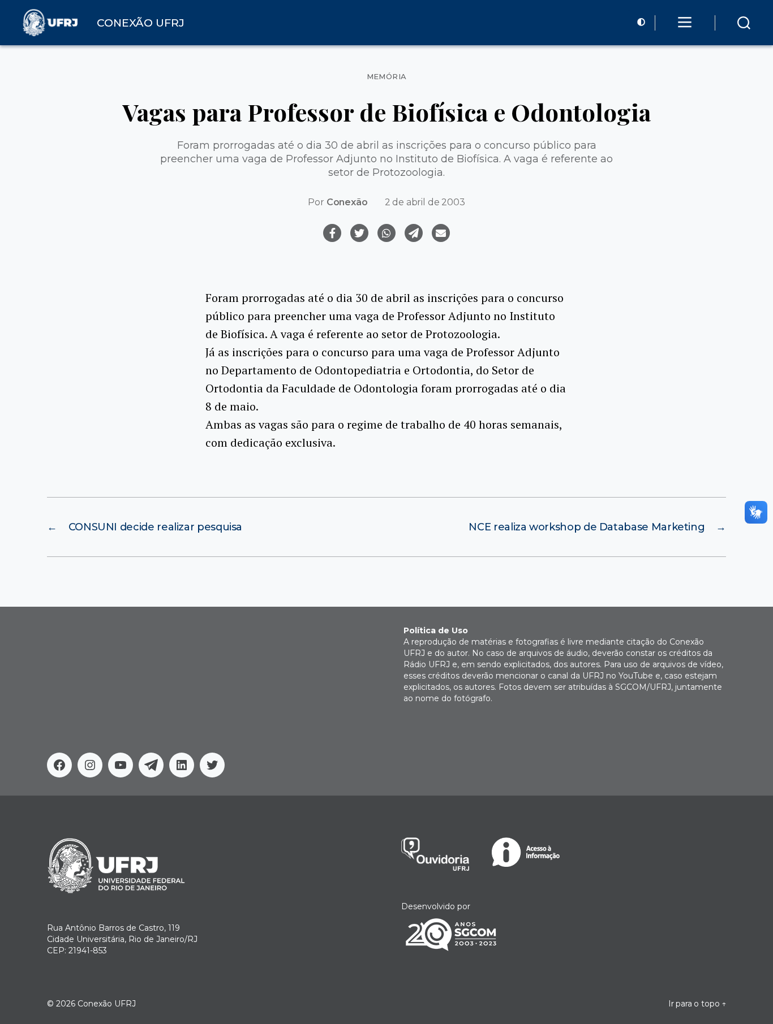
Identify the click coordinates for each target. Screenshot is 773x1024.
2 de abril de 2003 (425, 202)
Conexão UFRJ (107, 1004)
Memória (387, 76)
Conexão (347, 202)
